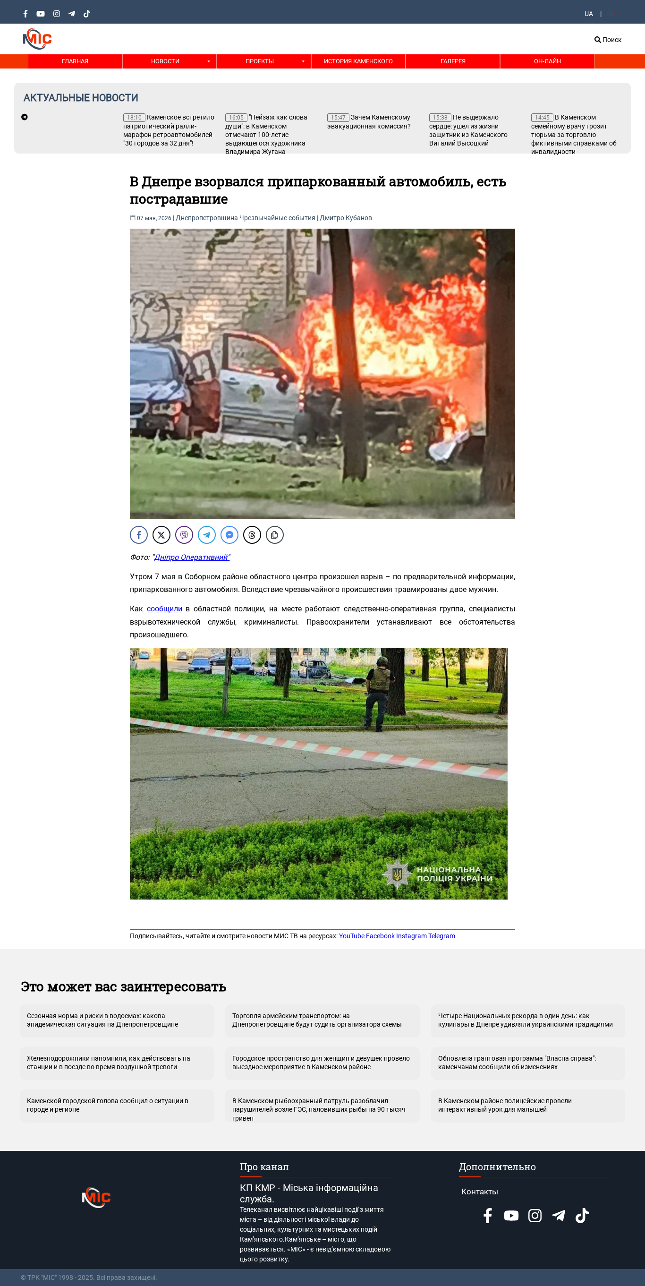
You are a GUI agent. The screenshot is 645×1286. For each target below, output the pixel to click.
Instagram (411, 936)
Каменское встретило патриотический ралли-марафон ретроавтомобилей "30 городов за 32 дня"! (168, 130)
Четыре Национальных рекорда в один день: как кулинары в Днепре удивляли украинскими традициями (525, 1020)
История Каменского (358, 61)
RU (610, 13)
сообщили (164, 608)
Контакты (479, 1191)
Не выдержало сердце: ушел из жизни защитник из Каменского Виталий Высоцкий (468, 130)
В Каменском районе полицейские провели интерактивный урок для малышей (505, 1105)
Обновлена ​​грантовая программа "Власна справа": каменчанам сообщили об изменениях (517, 1063)
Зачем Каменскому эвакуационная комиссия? (369, 121)
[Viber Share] (184, 535)
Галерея (453, 61)
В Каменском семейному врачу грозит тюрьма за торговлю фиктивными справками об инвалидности (574, 134)
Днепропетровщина (207, 218)
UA (589, 13)
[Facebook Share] (139, 535)
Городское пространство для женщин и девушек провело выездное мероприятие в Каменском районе (321, 1063)
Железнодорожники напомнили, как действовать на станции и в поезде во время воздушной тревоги (108, 1063)
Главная (75, 61)
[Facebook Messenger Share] (229, 535)
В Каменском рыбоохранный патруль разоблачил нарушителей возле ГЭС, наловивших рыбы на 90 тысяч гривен (319, 1109)
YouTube (352, 936)
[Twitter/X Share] (161, 535)
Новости (165, 61)
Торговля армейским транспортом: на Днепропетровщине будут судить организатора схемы (317, 1020)
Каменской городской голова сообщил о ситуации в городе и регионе (107, 1105)
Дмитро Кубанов (346, 218)
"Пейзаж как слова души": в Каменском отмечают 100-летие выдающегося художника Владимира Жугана (266, 134)
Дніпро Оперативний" (191, 557)
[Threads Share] (252, 535)
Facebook (380, 936)
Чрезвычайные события (277, 218)
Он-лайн (547, 61)
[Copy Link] (275, 535)
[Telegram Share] (207, 535)
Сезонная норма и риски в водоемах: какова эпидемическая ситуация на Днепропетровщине (102, 1020)
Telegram (441, 936)
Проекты (260, 61)
